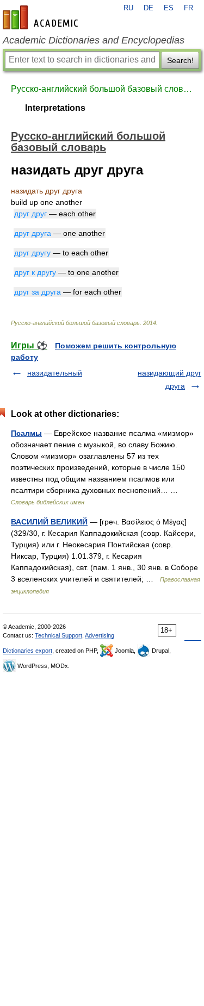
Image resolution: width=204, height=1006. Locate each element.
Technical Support (58, 635)
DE (148, 8)
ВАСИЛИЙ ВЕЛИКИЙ (49, 521)
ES (169, 8)
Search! (180, 60)
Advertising (99, 635)
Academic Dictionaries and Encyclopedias (93, 40)
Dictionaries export (27, 650)
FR (188, 8)
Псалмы (26, 433)
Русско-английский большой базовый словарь (102, 88)
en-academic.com (42, 17)
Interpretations (55, 108)
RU (128, 8)
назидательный (54, 372)
